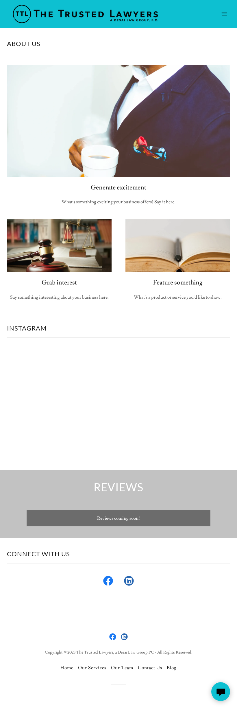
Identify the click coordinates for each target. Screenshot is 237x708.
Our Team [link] (122, 668)
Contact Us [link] (150, 668)
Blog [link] (172, 668)
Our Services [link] (92, 668)
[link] (85, 13)
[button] (224, 14)
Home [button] (66, 668)
